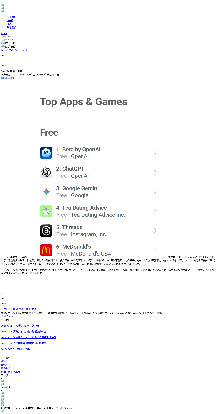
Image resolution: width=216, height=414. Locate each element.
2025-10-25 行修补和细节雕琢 (16, 349)
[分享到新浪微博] (9, 78)
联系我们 (6, 368)
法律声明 (6, 372)
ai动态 (4, 365)
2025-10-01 (23, 331)
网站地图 (68, 408)
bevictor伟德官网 (9, 50)
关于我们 (6, 358)
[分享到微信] (12, 78)
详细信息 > (7, 316)
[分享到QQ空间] (6, 78)
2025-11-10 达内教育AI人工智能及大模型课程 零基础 (28, 337)
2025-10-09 (23, 343)
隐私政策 (16, 372)
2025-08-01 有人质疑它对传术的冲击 (20, 325)
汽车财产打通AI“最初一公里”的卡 (18, 309)
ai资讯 (24, 50)
